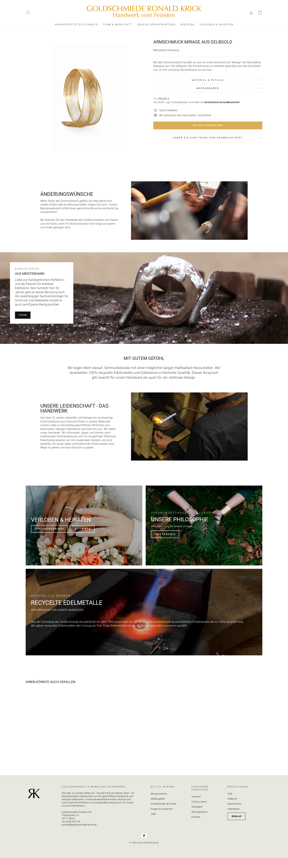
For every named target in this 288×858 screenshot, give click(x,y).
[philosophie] (204, 525)
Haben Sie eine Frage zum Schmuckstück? (208, 137)
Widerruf (232, 798)
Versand (196, 796)
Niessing (188, 24)
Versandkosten (179, 102)
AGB (230, 793)
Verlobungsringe (49, 528)
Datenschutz (234, 803)
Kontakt (196, 817)
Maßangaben (158, 798)
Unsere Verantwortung (156, 24)
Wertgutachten (159, 793)
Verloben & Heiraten (216, 24)
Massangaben (207, 88)
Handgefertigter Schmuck (76, 24)
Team (22, 315)
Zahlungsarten (200, 812)
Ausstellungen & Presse (163, 803)
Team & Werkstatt (117, 24)
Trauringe (82, 528)
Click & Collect (199, 801)
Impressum (234, 809)
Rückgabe (197, 806)
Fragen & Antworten (162, 809)
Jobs (153, 814)
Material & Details (208, 80)
